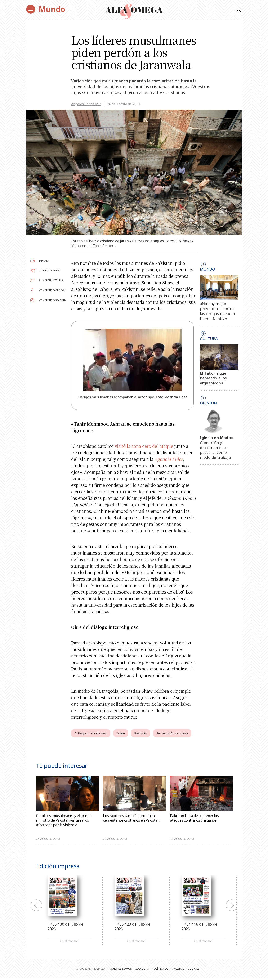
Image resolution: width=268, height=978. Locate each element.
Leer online (69, 941)
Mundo (52, 9)
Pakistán (140, 733)
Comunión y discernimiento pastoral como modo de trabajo (215, 450)
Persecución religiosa (172, 733)
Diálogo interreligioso (90, 733)
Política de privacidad (168, 968)
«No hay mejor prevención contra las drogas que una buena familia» (217, 311)
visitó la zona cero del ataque (144, 446)
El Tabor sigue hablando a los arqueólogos (213, 378)
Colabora (142, 968)
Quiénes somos (121, 968)
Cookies (194, 968)
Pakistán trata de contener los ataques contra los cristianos (194, 818)
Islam (121, 733)
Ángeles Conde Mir (86, 104)
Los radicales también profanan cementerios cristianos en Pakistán (131, 818)
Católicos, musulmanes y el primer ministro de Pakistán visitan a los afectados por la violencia (64, 820)
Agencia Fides (169, 459)
